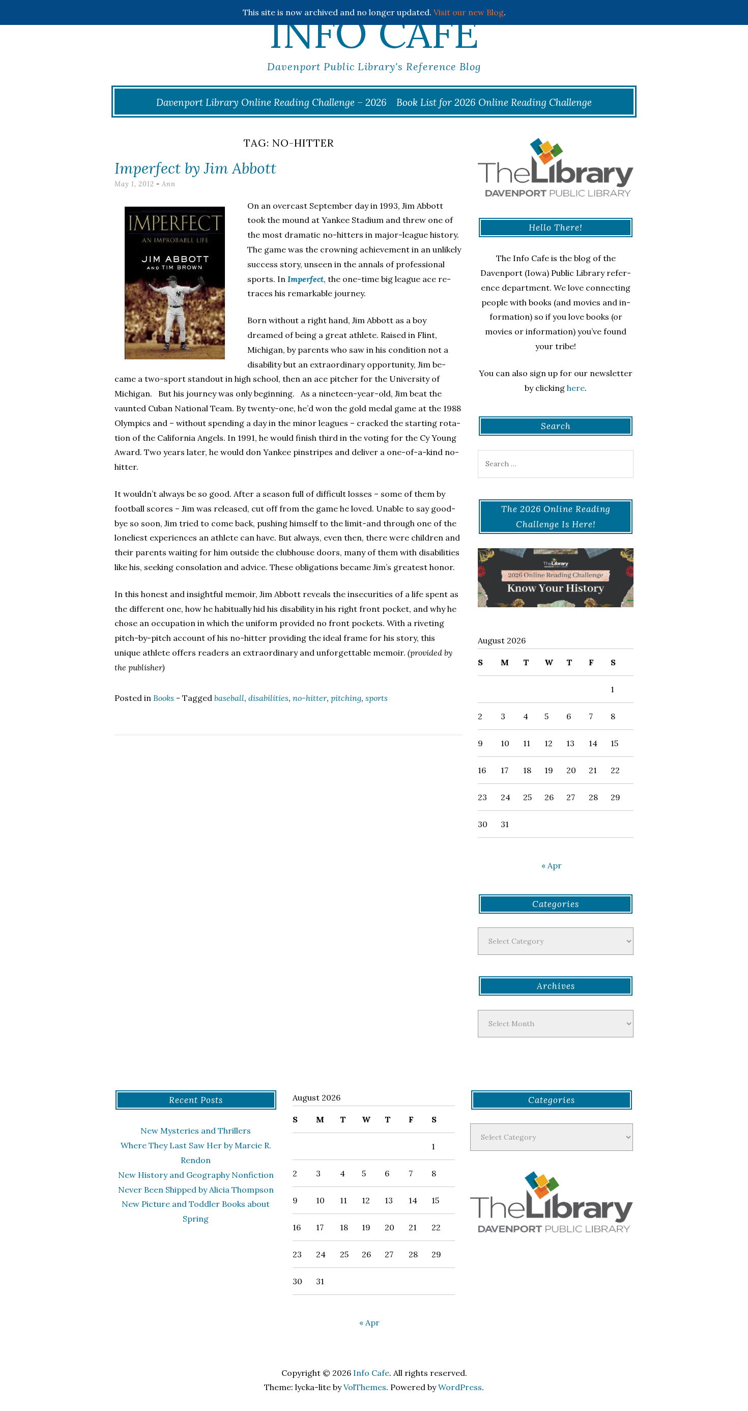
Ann (169, 184)
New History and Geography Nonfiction (196, 1175)
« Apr (551, 865)
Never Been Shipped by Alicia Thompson (196, 1189)
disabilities (268, 698)
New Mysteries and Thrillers (195, 1130)
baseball (229, 698)
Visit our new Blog (469, 12)
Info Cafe (374, 33)
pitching (346, 698)
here (576, 388)
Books (163, 698)
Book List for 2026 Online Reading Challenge (494, 102)
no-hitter (310, 698)
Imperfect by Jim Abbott (195, 168)
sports (376, 698)
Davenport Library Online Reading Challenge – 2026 (271, 102)
